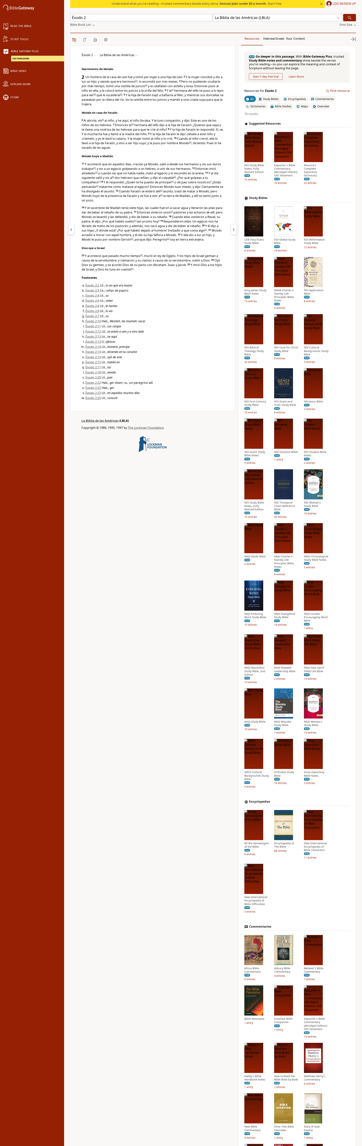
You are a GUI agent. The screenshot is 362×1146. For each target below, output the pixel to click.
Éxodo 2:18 (93, 372)
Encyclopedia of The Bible (284, 845)
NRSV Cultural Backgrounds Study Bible (256, 776)
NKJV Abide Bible (255, 556)
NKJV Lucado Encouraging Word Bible (316, 617)
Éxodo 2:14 (93, 347)
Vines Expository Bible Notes (314, 774)
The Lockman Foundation (146, 428)
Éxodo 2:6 (92, 311)
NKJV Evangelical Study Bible (284, 615)
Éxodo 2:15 (93, 357)
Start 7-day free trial (266, 76)
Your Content (295, 39)
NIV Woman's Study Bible (312, 504)
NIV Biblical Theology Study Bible (254, 351)
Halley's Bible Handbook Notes (254, 1077)
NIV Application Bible (314, 292)
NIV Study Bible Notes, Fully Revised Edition (254, 169)
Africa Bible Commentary (252, 970)
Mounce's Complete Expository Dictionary (310, 170)
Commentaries (260, 927)
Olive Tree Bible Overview (284, 1128)
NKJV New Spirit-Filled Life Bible (314, 669)
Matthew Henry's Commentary (314, 1077)
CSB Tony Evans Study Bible (254, 241)
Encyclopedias (259, 802)
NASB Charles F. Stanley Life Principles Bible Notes (284, 295)
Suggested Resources (265, 124)
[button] (340, 4)
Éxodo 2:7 (92, 316)
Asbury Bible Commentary (282, 970)
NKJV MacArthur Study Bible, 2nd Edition (254, 671)
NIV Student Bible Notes (315, 453)
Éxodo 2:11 (93, 326)
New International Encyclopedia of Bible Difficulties (255, 901)
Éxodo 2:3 (92, 290)
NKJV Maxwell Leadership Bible (284, 669)
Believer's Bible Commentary (313, 970)
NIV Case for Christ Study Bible (286, 349)
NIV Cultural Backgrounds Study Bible (316, 351)
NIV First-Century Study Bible (255, 403)
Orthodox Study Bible (284, 774)
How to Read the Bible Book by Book (286, 1077)
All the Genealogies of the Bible (256, 845)
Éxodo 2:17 (93, 367)
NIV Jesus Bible (313, 401)
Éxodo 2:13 (93, 337)
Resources (252, 39)
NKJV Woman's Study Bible (313, 723)
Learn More (296, 76)
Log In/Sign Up (344, 4)
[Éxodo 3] (234, 229)
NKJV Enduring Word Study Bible (255, 615)
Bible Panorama (254, 1018)
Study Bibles (258, 198)
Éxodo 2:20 (93, 377)
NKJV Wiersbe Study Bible (282, 723)
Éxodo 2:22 (93, 383)
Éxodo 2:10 (93, 321)
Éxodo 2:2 (92, 285)
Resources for (260, 91)
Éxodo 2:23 (93, 393)
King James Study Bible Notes (255, 292)
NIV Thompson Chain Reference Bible (284, 506)
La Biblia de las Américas (100, 421)
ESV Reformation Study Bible (314, 241)
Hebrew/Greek (273, 39)
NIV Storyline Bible (286, 452)
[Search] (349, 17)
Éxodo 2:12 (93, 331)
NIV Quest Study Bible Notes (254, 453)
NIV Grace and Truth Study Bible (285, 403)
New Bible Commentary (252, 1128)
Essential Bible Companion (283, 1020)
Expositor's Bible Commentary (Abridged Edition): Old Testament (286, 170)
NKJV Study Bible (254, 721)
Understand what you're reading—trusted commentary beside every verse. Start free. (197, 4)
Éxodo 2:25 (93, 398)
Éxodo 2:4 (92, 295)
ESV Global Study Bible (284, 241)
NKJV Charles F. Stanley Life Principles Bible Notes (284, 561)
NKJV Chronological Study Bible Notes (316, 558)
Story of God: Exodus (312, 1128)
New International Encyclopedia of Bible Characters (315, 847)
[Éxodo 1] (71, 229)
